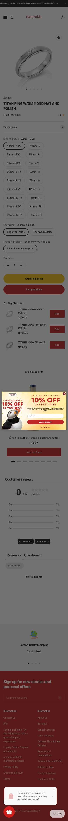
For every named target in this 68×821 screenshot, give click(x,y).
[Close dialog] (64, 393)
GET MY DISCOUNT (45, 422)
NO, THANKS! (45, 427)
